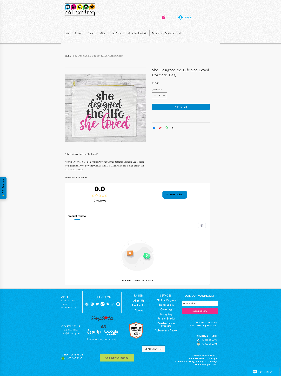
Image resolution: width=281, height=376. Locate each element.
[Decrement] (154, 95)
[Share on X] (172, 128)
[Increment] (164, 95)
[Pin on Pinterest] (160, 128)
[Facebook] (87, 304)
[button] (163, 17)
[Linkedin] (113, 304)
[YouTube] (118, 304)
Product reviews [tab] (77, 216)
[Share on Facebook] (154, 128)
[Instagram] (92, 304)
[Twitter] (97, 304)
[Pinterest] (108, 304)
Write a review (174, 194)
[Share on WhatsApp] (166, 128)
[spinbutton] (159, 95)
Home (68, 55)
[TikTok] (102, 304)
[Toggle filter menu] (202, 225)
